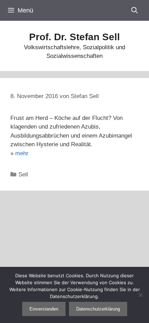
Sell (23, 174)
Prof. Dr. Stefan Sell (74, 37)
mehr (21, 153)
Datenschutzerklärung (98, 309)
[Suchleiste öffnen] (134, 10)
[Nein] (140, 294)
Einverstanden (43, 309)
